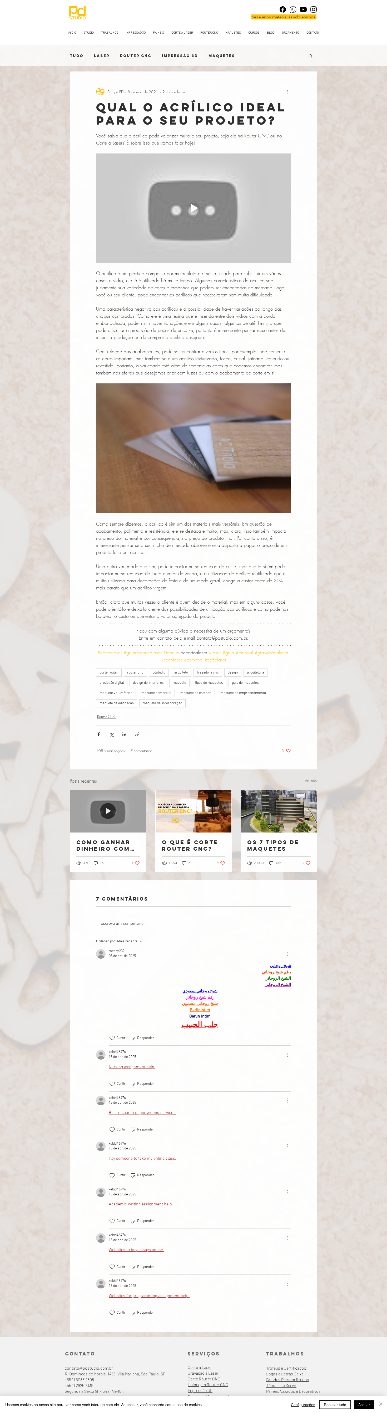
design (233, 672)
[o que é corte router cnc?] (194, 811)
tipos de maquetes (209, 683)
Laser (102, 56)
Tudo (76, 56)
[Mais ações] (288, 92)
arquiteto (181, 672)
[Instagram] (313, 9)
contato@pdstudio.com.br (89, 1367)
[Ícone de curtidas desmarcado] (112, 1038)
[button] (310, 56)
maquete (179, 683)
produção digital (112, 683)
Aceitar (364, 1404)
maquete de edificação (117, 703)
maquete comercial (156, 693)
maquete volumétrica (116, 693)
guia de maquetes (245, 683)
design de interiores (148, 683)
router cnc (135, 672)
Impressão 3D (180, 56)
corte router (109, 672)
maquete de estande (195, 693)
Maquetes (222, 56)
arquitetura (255, 672)
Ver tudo (311, 780)
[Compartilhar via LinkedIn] (124, 734)
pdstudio (158, 672)
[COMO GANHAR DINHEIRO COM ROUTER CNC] (108, 811)
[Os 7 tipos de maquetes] (279, 811)
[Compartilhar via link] (137, 734)
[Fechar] (381, 1404)
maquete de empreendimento (243, 693)
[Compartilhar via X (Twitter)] (111, 734)
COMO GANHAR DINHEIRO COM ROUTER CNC (103, 845)
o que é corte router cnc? (190, 845)
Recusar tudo (335, 1404)
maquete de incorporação (162, 703)
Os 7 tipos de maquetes (273, 845)
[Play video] (193, 208)
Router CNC (135, 56)
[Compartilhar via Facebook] (98, 734)
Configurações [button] (303, 1404)
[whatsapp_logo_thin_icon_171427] (293, 9)
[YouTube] (303, 9)
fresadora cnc (208, 672)
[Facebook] (283, 9)
